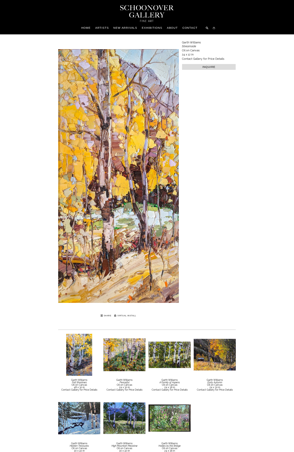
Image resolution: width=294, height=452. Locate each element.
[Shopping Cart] (214, 28)
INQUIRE (208, 66)
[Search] (207, 28)
